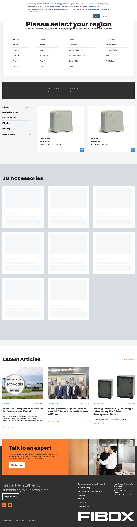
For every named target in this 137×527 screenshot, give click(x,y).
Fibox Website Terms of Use (26, 521)
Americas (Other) (112, 50)
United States (111, 45)
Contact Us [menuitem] (82, 502)
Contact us (16, 465)
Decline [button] (105, 16)
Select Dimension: (53, 88)
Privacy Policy (7, 521)
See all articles (129, 359)
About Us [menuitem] (81, 499)
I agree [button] (96, 16)
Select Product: (75, 88)
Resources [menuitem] (82, 495)
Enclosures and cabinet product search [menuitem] (91, 484)
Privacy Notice (96, 6)
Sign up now (11, 497)
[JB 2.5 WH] (61, 129)
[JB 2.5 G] (111, 129)
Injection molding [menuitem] (84, 488)
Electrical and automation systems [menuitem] (90, 491)
